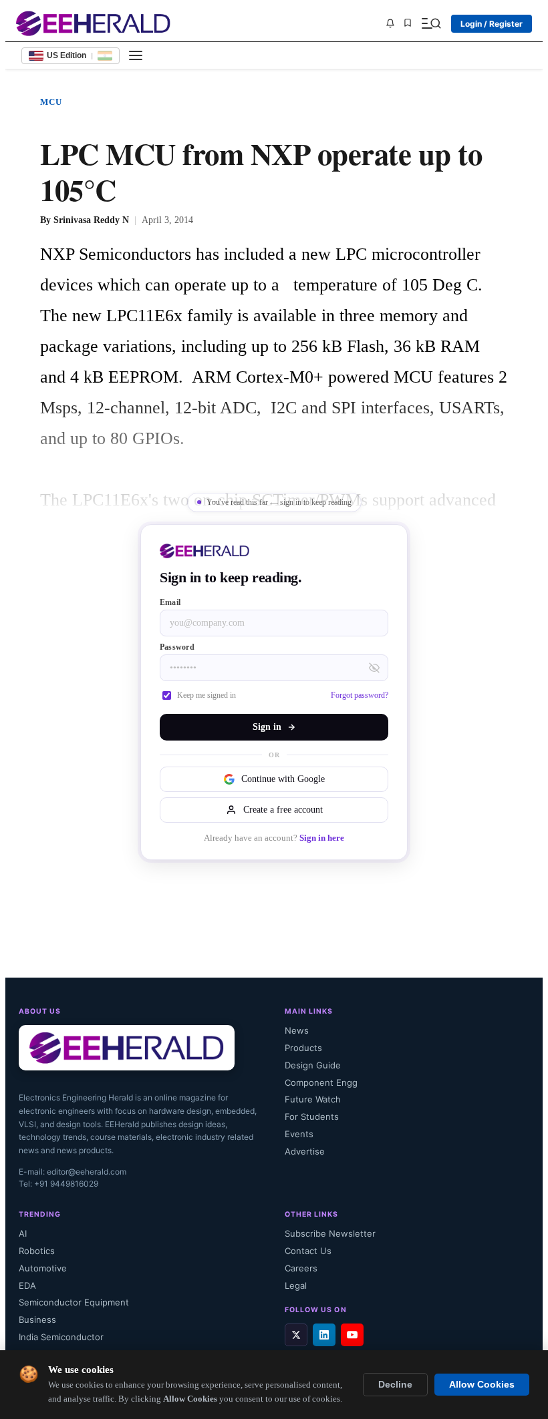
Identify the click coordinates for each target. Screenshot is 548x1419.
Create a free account (283, 810)
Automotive (43, 1268)
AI (23, 1233)
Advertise (305, 1151)
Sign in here (321, 838)
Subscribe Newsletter (330, 1233)
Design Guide (313, 1065)
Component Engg (321, 1082)
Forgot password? (359, 695)
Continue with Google (283, 779)
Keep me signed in (206, 695)
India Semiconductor (61, 1337)
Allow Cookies (482, 1385)
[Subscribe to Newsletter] (390, 23)
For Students (312, 1116)
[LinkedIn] (324, 1335)
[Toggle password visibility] (374, 667)
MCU (51, 102)
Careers (301, 1268)
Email (170, 602)
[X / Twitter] (296, 1335)
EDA (27, 1285)
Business (37, 1319)
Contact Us (308, 1250)
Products (303, 1047)
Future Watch (313, 1099)
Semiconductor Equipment (74, 1302)
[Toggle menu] (135, 55)
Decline (395, 1385)
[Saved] (407, 23)
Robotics (37, 1250)
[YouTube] (352, 1335)
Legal (296, 1285)
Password (177, 647)
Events (299, 1134)
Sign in (267, 727)
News (297, 1030)
